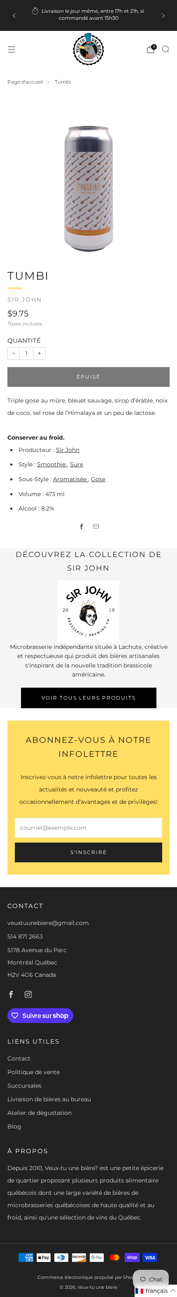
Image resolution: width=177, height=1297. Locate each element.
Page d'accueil (25, 82)
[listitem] (88, 15)
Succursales (24, 1085)
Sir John (24, 299)
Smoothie (52, 464)
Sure (76, 464)
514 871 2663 (25, 936)
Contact (18, 1058)
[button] (156, 1291)
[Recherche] (165, 49)
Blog (14, 1126)
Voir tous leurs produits (89, 698)
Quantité (24, 340)
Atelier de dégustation (39, 1113)
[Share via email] (95, 526)
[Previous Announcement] (14, 16)
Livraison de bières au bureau (49, 1099)
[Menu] (11, 49)
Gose (98, 479)
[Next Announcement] (163, 16)
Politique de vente (33, 1072)
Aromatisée (70, 479)
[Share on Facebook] (81, 526)
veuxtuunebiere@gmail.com (48, 923)
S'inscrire (88, 852)
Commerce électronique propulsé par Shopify (88, 1277)
